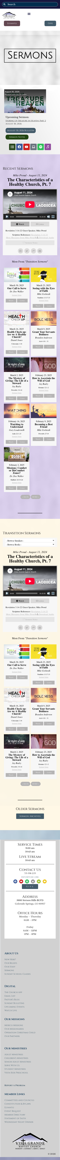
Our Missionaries (14, 1028)
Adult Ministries (13, 1054)
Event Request (12, 1111)
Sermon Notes (31, 242)
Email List (9, 996)
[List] (12, 147)
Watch (21, 224)
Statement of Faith (15, 1118)
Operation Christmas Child (19, 1032)
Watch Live (10, 1010)
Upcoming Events (14, 1006)
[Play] (7, 216)
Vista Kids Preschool (16, 1072)
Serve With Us (12, 1065)
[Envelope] (45, 881)
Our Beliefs (10, 963)
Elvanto (9, 1107)
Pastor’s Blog (12, 999)
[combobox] (30, 4)
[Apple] (33, 881)
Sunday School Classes (17, 974)
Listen (41, 224)
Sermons (9, 970)
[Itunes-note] (48, 147)
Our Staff (9, 966)
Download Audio (46, 237)
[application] (30, 204)
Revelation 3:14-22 (39, 234)
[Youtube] (26, 147)
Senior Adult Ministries (17, 1061)
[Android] (39, 881)
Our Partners (12, 1036)
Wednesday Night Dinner (18, 1122)
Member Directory (14, 1114)
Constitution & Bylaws (17, 1103)
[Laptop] (33, 147)
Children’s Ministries (16, 1058)
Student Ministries (15, 1069)
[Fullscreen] (53, 216)
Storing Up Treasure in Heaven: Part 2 (26, 120)
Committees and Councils (19, 1100)
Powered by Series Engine (30, 504)
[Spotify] (40, 147)
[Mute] (48, 216)
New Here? (10, 959)
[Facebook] (19, 147)
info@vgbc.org (30, 877)
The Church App (13, 992)
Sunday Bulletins (14, 1003)
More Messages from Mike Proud (20, 237)
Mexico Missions (13, 1025)
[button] (29, 13)
